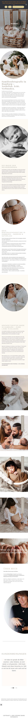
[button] (2, 28)
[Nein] (26, 4)
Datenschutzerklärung (18, 6)
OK (6, 6)
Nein (10, 6)
